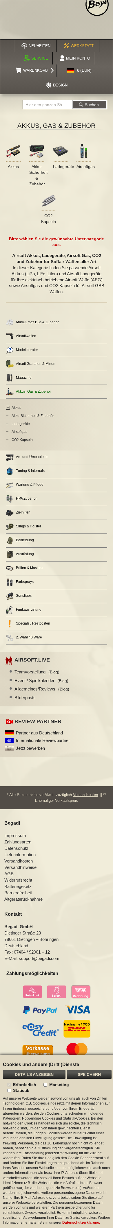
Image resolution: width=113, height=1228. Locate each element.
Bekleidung (25, 540)
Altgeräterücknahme (23, 899)
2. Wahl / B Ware (29, 637)
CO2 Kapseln (22, 440)
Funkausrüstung (28, 609)
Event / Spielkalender (41, 680)
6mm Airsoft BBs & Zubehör (37, 322)
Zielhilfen (23, 512)
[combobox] (47, 104)
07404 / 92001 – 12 (32, 952)
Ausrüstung (25, 554)
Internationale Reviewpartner (43, 740)
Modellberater (27, 350)
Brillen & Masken (29, 568)
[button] (79, 70)
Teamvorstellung (36, 671)
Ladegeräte (63, 166)
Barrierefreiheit (18, 892)
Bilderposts (25, 697)
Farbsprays (25, 582)
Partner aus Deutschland (39, 732)
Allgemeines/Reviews (41, 688)
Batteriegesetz (18, 886)
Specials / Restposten (33, 623)
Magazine (24, 378)
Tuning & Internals (30, 471)
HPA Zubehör (26, 498)
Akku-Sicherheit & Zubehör (33, 416)
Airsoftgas (85, 166)
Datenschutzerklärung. (81, 1222)
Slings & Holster (28, 526)
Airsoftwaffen (26, 336)
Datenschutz (16, 848)
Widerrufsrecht (18, 880)
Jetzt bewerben (30, 748)
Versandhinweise (20, 867)
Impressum (15, 835)
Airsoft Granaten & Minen (35, 364)
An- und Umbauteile (32, 457)
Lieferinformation (20, 854)
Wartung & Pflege (29, 485)
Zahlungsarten (17, 841)
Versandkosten (85, 795)
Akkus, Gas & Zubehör (33, 391)
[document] (56, 1141)
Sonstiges (24, 596)
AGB (9, 873)
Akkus (13, 166)
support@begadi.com (39, 958)
